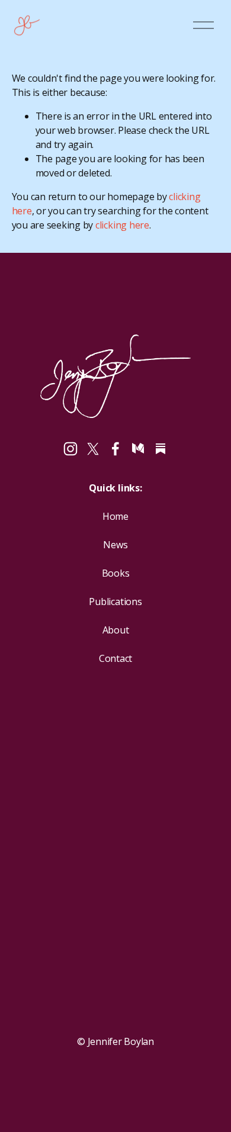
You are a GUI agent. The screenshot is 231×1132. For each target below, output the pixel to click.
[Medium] (138, 449)
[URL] (160, 449)
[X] (93, 449)
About (115, 629)
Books (116, 573)
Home (115, 516)
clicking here (122, 224)
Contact (115, 658)
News (115, 544)
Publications (115, 601)
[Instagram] (70, 449)
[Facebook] (115, 449)
